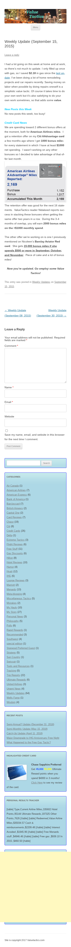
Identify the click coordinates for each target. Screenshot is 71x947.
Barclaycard (13, 503)
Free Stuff (12, 548)
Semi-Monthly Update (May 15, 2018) (27, 728)
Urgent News (14, 688)
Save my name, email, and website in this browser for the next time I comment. (35, 437)
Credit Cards (13, 530)
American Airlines (16, 490)
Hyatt (9, 571)
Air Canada (13, 485)
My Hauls (12, 607)
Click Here (37, 782)
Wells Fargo (13, 697)
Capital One (13, 512)
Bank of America (16, 499)
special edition (14, 643)
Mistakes (12, 603)
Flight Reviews (15, 544)
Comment (11, 345)
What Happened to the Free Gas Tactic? (29, 742)
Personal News (15, 616)
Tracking (11, 670)
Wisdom (11, 702)
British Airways (15, 508)
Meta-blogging (14, 594)
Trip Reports (13, 675)
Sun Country (13, 657)
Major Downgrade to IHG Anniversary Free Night (33, 738)
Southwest (12, 639)
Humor (10, 566)
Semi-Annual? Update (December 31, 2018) (30, 724)
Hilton (10, 557)
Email (9, 401)
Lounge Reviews (16, 580)
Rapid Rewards (15, 630)
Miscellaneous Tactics (19, 598)
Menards (11, 589)
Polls (9, 625)
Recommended (15, 634)
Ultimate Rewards (16, 679)
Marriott (11, 585)
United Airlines (14, 684)
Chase (10, 521)
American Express (17, 494)
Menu (35, 27)
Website (9, 416)
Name (9, 387)
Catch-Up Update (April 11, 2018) (25, 733)
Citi (8, 526)
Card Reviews (14, 517)
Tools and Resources (18, 666)
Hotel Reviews (14, 562)
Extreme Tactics (16, 539)
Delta (9, 535)
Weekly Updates (41, 282)
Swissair (11, 661)
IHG (9, 576)
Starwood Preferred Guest (21, 648)
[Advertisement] (35, 887)
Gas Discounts (15, 553)
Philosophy (13, 621)
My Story (12, 612)
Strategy (11, 652)
